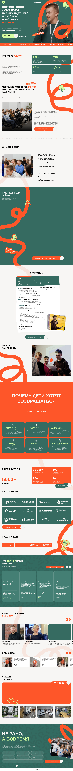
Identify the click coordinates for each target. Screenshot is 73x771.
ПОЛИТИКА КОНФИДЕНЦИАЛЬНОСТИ (62, 766)
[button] (3, 2)
